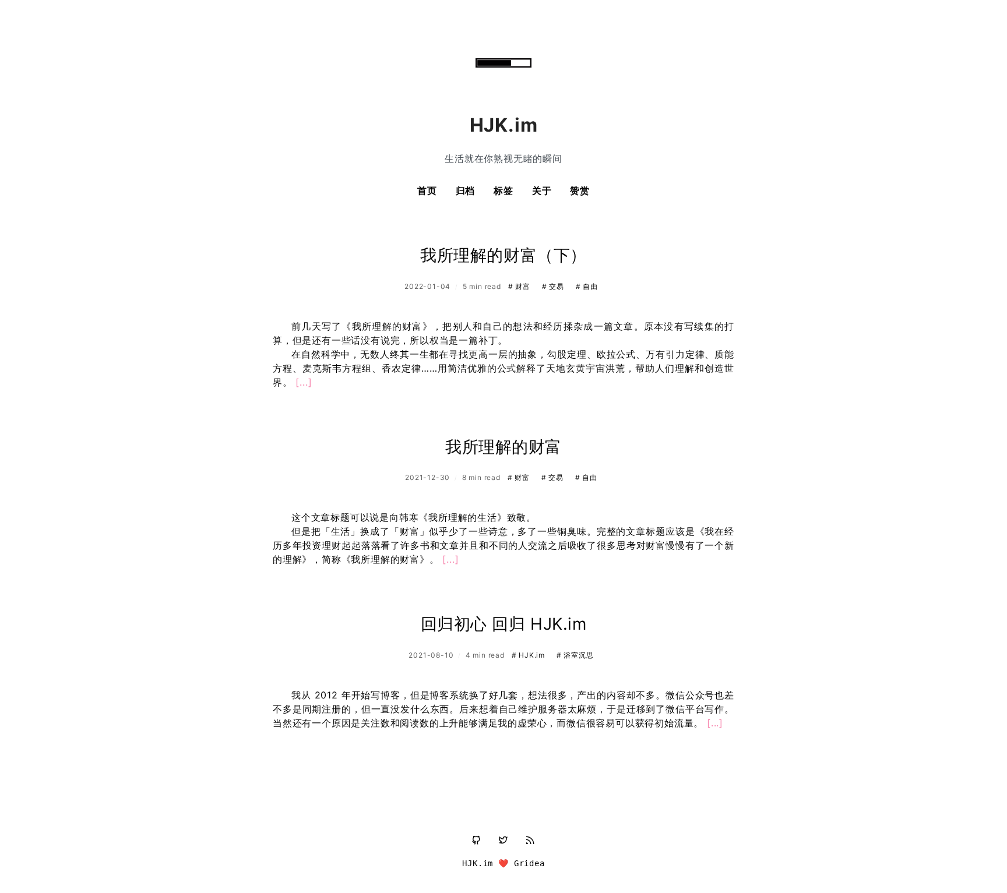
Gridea (529, 863)
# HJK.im (529, 655)
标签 (503, 190)
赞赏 (580, 190)
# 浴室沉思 (575, 655)
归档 (466, 190)
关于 (542, 190)
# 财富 (520, 286)
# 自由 (587, 286)
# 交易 (554, 286)
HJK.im (477, 863)
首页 (427, 190)
